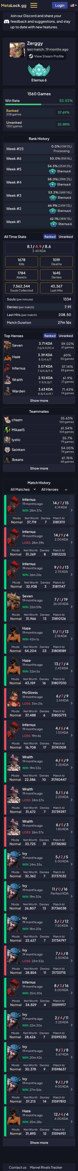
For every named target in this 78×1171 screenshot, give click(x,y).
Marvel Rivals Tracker (46, 1167)
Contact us (17, 1167)
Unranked (66, 236)
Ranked (49, 236)
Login (59, 5)
